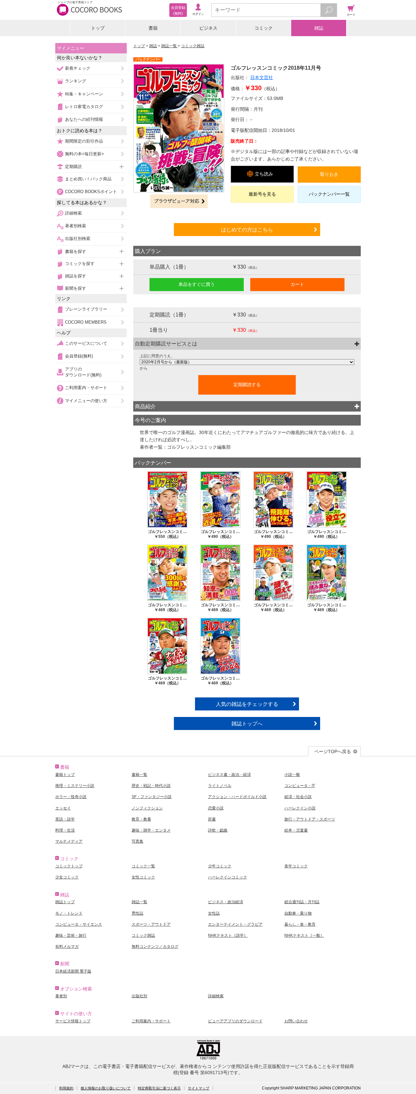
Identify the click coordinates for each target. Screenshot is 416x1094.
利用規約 (66, 1088)
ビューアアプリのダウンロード (235, 1021)
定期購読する (247, 384)
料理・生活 (65, 830)
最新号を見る (262, 194)
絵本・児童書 (296, 830)
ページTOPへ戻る (332, 751)
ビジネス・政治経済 (225, 902)
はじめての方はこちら (247, 229)
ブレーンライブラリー (86, 309)
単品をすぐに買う (196, 284)
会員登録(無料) (79, 356)
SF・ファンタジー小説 (152, 796)
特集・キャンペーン (84, 93)
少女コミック (67, 877)
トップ (98, 28)
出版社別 (139, 996)
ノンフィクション (147, 808)
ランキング (75, 80)
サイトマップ (198, 1088)
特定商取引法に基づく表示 (159, 1088)
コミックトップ (69, 866)
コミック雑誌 (192, 46)
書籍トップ (65, 774)
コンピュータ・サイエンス (78, 924)
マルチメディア (69, 841)
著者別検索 (75, 225)
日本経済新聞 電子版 (73, 971)
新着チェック (77, 68)
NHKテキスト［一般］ (304, 935)
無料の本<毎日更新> (84, 153)
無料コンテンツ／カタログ (155, 946)
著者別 (61, 996)
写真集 (137, 841)
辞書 (212, 819)
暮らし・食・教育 (300, 924)
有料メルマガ (67, 946)
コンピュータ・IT (299, 785)
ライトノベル (219, 785)
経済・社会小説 (298, 796)
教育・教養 (141, 819)
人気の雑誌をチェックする (247, 704)
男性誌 (137, 913)
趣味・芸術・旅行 (70, 935)
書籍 (153, 28)
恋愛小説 (216, 808)
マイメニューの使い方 (86, 400)
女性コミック (143, 877)
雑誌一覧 (169, 46)
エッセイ (63, 808)
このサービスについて (86, 343)
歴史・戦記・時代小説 (151, 785)
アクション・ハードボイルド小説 (237, 796)
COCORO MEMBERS (86, 322)
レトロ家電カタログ (84, 106)
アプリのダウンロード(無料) (83, 372)
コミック (263, 28)
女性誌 (214, 913)
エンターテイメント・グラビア (235, 924)
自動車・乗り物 (298, 913)
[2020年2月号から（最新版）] (247, 362)
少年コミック (219, 866)
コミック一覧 (143, 866)
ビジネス (208, 28)
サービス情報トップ (72, 1021)
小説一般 (292, 774)
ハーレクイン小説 (300, 808)
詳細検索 (73, 213)
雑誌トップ (65, 902)
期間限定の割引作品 (84, 141)
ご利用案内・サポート (86, 387)
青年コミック (296, 866)
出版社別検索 (77, 238)
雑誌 (318, 28)
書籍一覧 (139, 774)
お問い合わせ (296, 1021)
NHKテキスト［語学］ (228, 935)
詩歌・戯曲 (218, 830)
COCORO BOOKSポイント (91, 191)
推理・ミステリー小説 (74, 785)
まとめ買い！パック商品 (88, 178)
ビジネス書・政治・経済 (229, 774)
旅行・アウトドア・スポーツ (309, 819)
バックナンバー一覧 (329, 194)
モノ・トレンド (69, 913)
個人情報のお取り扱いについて (106, 1088)
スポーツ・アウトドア (151, 924)
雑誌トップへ (247, 723)
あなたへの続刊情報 (84, 119)
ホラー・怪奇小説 (70, 796)
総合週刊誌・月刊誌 (301, 902)
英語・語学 (65, 819)
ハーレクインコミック (227, 877)
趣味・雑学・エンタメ (151, 830)
